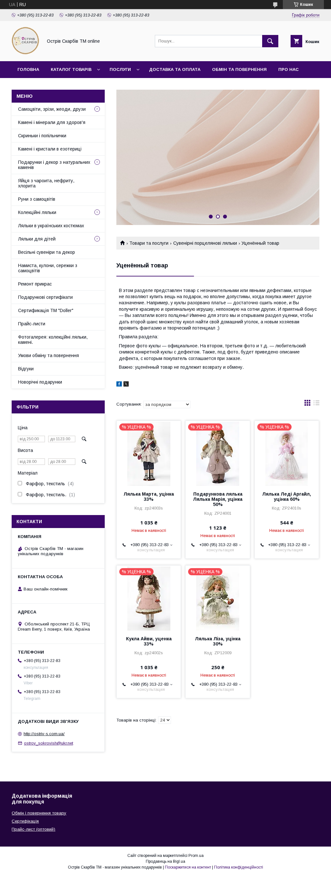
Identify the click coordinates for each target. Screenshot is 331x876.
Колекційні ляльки (37, 212)
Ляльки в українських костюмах (51, 225)
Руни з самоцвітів (36, 199)
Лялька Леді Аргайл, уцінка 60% (286, 496)
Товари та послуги (148, 243)
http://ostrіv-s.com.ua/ (44, 733)
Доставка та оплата (174, 69)
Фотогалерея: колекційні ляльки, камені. (53, 339)
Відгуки (26, 368)
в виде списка (316, 404)
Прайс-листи (31, 323)
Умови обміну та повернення (48, 355)
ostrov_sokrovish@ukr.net (48, 743)
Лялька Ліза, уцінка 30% (217, 641)
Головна (28, 69)
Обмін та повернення (239, 69)
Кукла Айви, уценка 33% (149, 641)
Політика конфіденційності (238, 867)
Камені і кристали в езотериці (49, 149)
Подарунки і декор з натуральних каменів (54, 165)
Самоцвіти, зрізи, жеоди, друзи (52, 109)
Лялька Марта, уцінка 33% (148, 496)
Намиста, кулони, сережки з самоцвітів (47, 268)
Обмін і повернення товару (39, 813)
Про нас (288, 69)
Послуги (120, 69)
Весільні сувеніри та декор (46, 252)
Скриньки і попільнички (42, 135)
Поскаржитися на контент (188, 867)
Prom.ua (196, 855)
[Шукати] (270, 41)
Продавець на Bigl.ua (165, 861)
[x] (126, 384)
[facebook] (119, 384)
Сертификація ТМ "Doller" (45, 310)
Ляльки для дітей (37, 238)
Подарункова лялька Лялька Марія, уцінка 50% (217, 499)
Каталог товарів (71, 69)
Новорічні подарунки (40, 382)
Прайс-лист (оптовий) (33, 829)
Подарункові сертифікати (45, 297)
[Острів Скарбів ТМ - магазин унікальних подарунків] (25, 52)
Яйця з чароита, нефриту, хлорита (46, 183)
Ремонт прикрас (35, 283)
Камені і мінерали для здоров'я (51, 122)
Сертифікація (25, 821)
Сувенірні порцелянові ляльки (205, 243)
